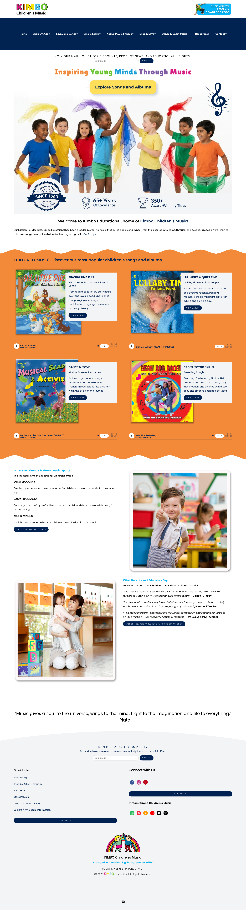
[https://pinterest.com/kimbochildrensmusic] (145, 782)
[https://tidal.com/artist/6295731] (165, 813)
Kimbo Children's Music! (164, 221)
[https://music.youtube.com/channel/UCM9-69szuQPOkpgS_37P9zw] (152, 813)
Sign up (146, 60)
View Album (77, 315)
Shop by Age (21, 777)
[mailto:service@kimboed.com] (123, 901)
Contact (220, 34)
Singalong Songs (66, 34)
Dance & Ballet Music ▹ (175, 34)
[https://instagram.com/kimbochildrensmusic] (139, 782)
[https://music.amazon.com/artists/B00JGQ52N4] (145, 813)
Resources (201, 34)
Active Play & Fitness (119, 34)
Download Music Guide (27, 803)
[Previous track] (112, 344)
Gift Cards (19, 790)
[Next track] (116, 344)
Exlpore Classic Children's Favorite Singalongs (154, 624)
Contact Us (180, 794)
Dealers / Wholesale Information (32, 809)
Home (23, 34)
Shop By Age (40, 34)
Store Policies (21, 797)
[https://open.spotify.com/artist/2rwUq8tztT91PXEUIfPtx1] (132, 813)
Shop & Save (147, 34)
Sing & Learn (91, 34)
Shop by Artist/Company (28, 784)
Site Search (65, 820)
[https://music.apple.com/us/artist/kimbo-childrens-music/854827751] (139, 813)
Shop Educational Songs (31, 529)
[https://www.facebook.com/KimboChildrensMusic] (132, 782)
